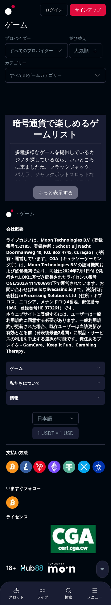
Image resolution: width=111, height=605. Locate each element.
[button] (87, 50)
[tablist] (55, 593)
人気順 (81, 50)
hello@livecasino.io (52, 289)
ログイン (54, 10)
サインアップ (88, 10)
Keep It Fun (59, 345)
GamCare (33, 345)
